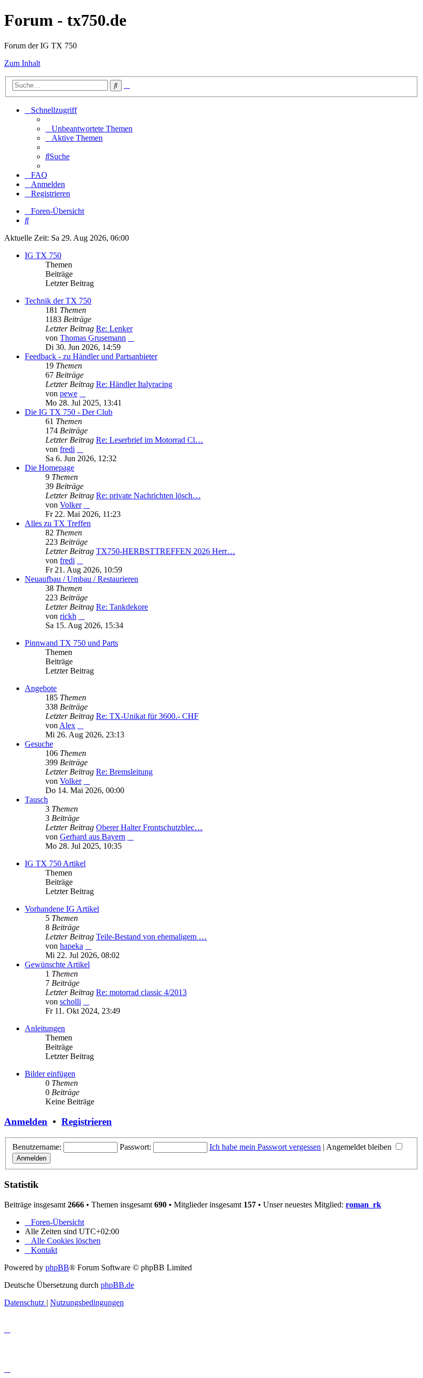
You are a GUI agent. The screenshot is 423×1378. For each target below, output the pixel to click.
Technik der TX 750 (58, 300)
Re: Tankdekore (122, 606)
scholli (70, 1001)
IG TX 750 (43, 255)
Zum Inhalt (22, 63)
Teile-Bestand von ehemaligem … (151, 936)
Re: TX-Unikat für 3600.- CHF (147, 716)
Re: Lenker (114, 328)
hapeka (71, 946)
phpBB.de (117, 1285)
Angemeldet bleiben (360, 1146)
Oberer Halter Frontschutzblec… (149, 827)
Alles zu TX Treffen (58, 523)
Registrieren (86, 1121)
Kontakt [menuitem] (44, 1250)
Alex (67, 725)
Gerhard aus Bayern (92, 836)
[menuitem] (89, 128)
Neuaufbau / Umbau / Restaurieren (81, 579)
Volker (71, 504)
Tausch (36, 799)
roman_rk (363, 1204)
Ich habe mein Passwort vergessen (265, 1146)
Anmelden (25, 1121)
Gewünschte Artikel (57, 964)
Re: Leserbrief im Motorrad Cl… (149, 439)
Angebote (41, 688)
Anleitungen (45, 1028)
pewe (68, 393)
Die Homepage (49, 467)
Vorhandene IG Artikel (62, 908)
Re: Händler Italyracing (134, 384)
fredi (67, 449)
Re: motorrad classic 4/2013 (141, 992)
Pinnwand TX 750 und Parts (71, 642)
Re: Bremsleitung (124, 771)
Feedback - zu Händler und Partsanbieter (91, 356)
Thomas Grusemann (93, 337)
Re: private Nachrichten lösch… (148, 495)
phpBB (57, 1267)
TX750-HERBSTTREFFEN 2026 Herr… (165, 551)
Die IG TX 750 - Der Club (68, 412)
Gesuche (39, 744)
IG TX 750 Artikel (55, 863)
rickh (68, 616)
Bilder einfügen (50, 1073)
